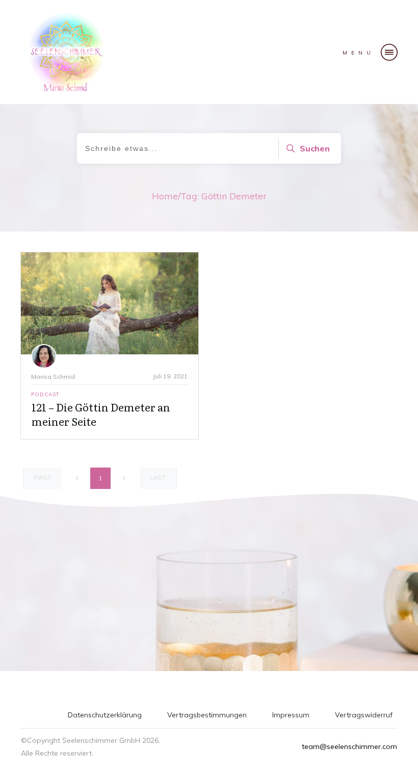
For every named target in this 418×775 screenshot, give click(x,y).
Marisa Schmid (53, 376)
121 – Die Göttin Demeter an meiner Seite (101, 414)
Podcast (45, 394)
